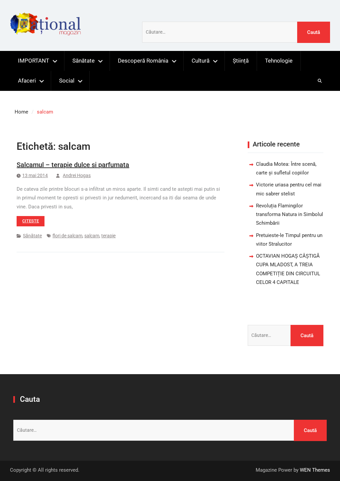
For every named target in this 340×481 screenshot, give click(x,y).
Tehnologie (279, 60)
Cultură (201, 60)
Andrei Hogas (77, 175)
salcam (91, 235)
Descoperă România (143, 60)
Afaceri (27, 80)
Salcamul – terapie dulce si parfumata (73, 165)
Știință (241, 60)
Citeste (30, 220)
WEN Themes (315, 470)
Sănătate (83, 60)
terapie (108, 235)
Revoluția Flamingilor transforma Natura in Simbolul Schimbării (289, 214)
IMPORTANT (33, 60)
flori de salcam (67, 235)
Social (66, 80)
